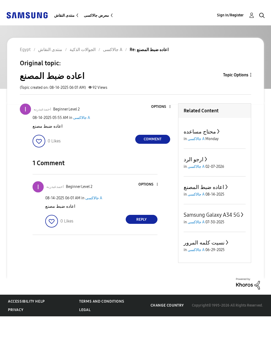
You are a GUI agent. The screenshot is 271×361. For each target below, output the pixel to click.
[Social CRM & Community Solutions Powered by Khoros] (248, 283)
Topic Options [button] (235, 74)
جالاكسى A (81, 117)
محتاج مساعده (200, 131)
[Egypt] (27, 14)
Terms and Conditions (101, 301)
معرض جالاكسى (96, 15)
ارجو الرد (194, 159)
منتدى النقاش (64, 15)
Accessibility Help (26, 301)
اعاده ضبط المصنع (204, 187)
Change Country (167, 305)
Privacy (15, 310)
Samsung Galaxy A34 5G (212, 215)
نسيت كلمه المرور (204, 242)
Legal (85, 310)
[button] (161, 106)
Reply (141, 219)
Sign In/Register (230, 15)
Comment (152, 139)
